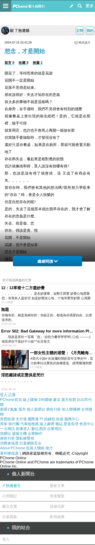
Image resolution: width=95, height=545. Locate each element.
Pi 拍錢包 (47, 419)
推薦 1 (37, 63)
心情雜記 (9, 496)
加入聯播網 (71, 409)
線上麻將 (47, 424)
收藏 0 (23, 63)
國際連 (33, 419)
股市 (22, 409)
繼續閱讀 (45, 261)
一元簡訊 (7, 429)
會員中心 (86, 424)
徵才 (49, 448)
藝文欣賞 (9, 506)
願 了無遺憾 (19, 31)
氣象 (14, 409)
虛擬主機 (19, 433)
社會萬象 (9, 517)
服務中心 (71, 419)
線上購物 (30, 400)
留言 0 (9, 63)
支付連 (21, 419)
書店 (56, 400)
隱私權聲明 (25, 438)
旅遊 (59, 419)
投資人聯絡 (35, 448)
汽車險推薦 (29, 424)
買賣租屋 (7, 419)
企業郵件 (35, 433)
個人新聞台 (36, 409)
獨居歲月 (84, 42)
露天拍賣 (68, 400)
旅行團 (13, 424)
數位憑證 (38, 429)
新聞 (3, 409)
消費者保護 (9, 443)
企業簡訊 (54, 429)
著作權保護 (9, 453)
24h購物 (45, 400)
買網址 (5, 433)
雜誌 (59, 424)
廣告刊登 (53, 409)
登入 (3, 395)
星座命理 (71, 424)
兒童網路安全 (30, 443)
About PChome (12, 448)
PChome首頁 (11, 400)
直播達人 (23, 429)
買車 (3, 424)
